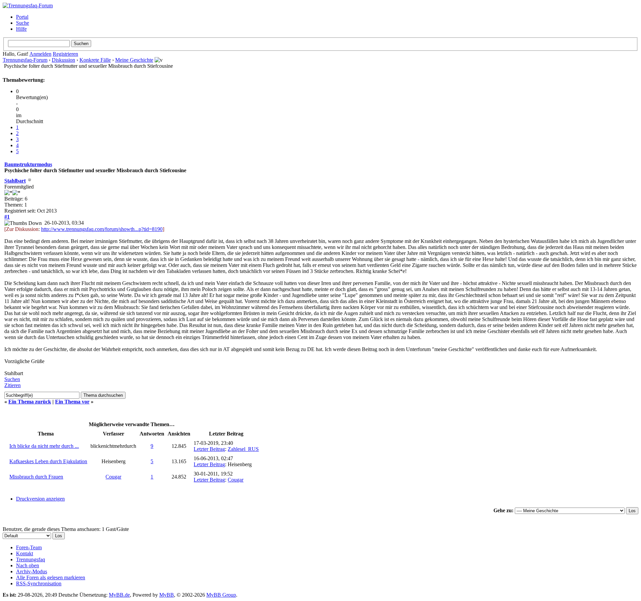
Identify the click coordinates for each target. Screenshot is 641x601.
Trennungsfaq (30, 559)
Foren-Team (29, 547)
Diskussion (63, 60)
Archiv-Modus (31, 571)
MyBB (166, 595)
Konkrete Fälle (95, 60)
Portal (22, 17)
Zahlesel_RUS (243, 449)
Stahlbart (15, 181)
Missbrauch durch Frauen (36, 477)
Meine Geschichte (134, 60)
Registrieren (65, 54)
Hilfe (21, 29)
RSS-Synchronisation (38, 583)
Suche (22, 23)
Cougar (113, 477)
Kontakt (24, 553)
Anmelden (40, 54)
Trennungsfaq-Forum (25, 60)
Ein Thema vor (72, 401)
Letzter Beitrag (209, 449)
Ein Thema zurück (29, 401)
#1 (7, 217)
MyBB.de (119, 595)
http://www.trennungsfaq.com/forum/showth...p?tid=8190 (102, 229)
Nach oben (27, 565)
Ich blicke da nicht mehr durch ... (44, 446)
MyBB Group (221, 595)
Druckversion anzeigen (40, 499)
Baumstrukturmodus (28, 164)
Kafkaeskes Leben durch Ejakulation (48, 461)
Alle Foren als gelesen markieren (50, 577)
